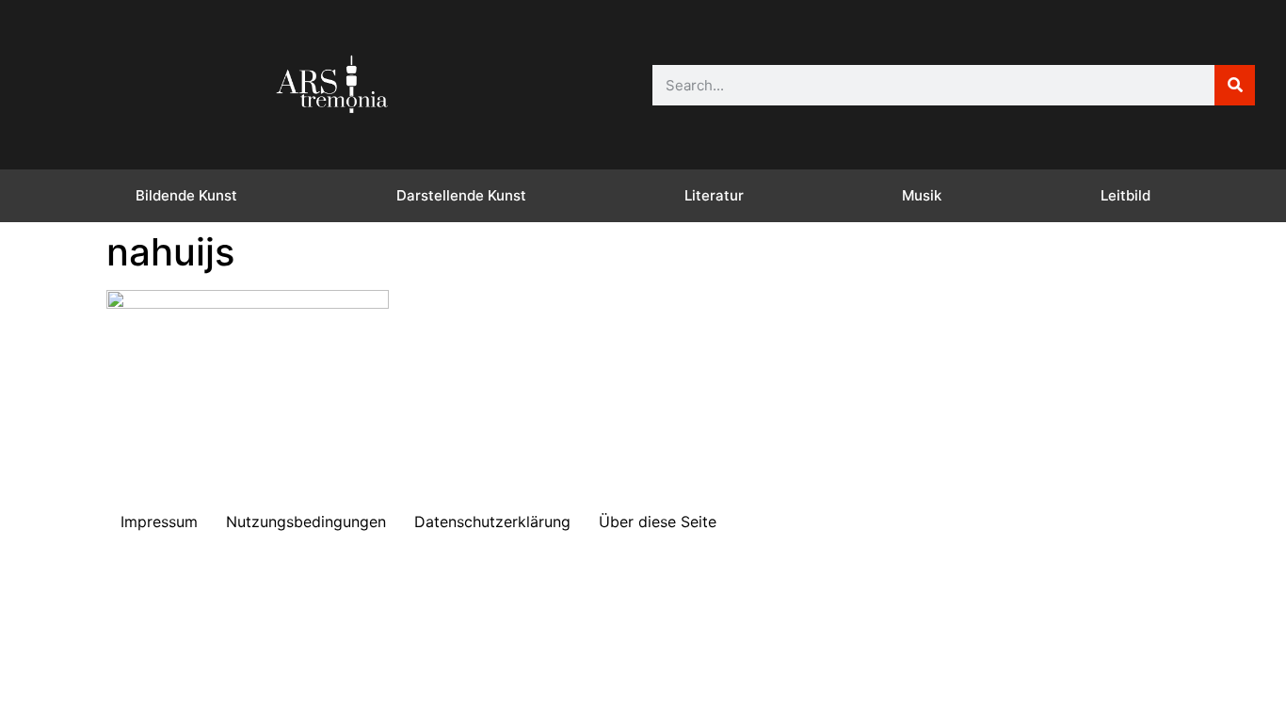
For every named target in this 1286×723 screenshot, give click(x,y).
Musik (921, 195)
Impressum (159, 521)
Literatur (714, 195)
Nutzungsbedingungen (306, 521)
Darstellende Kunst (461, 195)
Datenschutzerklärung (492, 521)
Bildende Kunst (186, 195)
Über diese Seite (657, 521)
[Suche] (1234, 85)
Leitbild (1125, 195)
